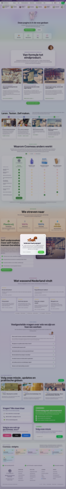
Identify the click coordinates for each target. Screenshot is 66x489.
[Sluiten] (44, 236)
